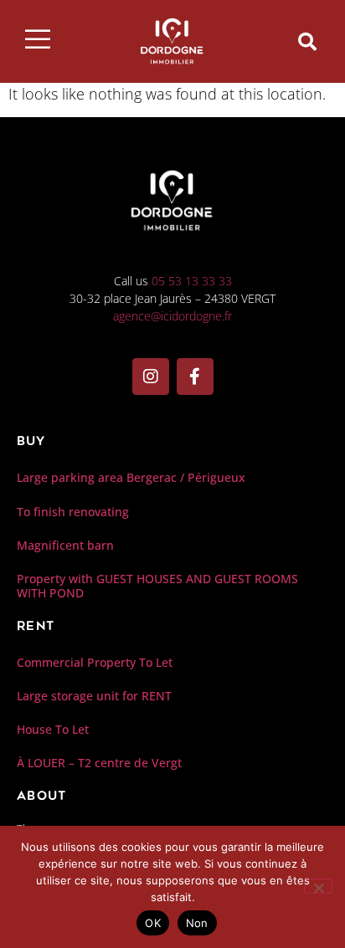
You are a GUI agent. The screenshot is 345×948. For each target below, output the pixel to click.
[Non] (318, 886)
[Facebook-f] (195, 376)
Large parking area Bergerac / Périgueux (131, 477)
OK (153, 923)
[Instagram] (150, 376)
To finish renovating (73, 512)
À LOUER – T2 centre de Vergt (99, 763)
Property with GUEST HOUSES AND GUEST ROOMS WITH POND (157, 586)
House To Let (53, 729)
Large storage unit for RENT (94, 696)
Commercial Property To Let (94, 662)
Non (197, 923)
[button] (307, 42)
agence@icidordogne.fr (172, 316)
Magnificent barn (65, 545)
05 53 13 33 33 (192, 281)
